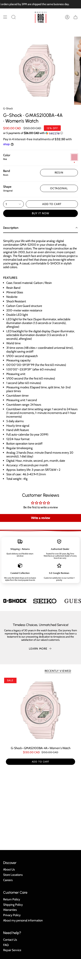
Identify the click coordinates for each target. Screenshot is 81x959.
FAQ (6, 945)
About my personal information (23, 920)
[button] (13, 17)
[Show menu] (5, 17)
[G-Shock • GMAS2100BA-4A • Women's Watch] (40, 710)
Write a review (40, 518)
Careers (8, 880)
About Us (9, 869)
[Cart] (75, 17)
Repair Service (12, 950)
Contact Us (10, 939)
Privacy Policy (12, 915)
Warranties (10, 910)
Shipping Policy (13, 904)
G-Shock (8, 108)
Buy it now (40, 213)
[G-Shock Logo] (15, 601)
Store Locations (13, 875)
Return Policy (11, 899)
